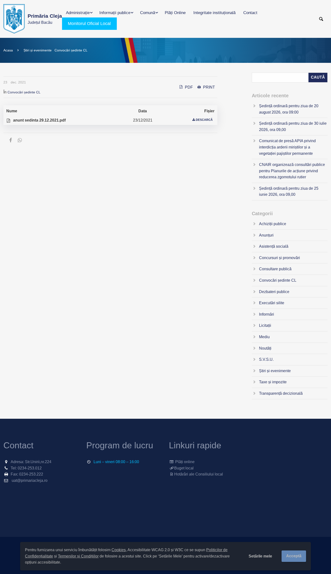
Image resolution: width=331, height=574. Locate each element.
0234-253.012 (30, 468)
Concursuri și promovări (279, 258)
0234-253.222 (31, 474)
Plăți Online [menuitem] (175, 12)
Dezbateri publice (274, 292)
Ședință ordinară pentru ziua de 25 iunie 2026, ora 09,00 (288, 191)
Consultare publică (275, 269)
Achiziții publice (272, 224)
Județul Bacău (45, 19)
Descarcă (204, 120)
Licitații (265, 325)
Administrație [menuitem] (78, 12)
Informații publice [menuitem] (114, 12)
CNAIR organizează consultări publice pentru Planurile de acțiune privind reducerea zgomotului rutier (292, 171)
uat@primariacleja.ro (29, 480)
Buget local (184, 468)
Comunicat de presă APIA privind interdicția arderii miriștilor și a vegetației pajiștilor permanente (287, 147)
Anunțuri (266, 235)
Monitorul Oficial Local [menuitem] (89, 23)
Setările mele (260, 556)
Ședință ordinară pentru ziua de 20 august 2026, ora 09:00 (288, 109)
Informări (266, 314)
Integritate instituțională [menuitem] (214, 12)
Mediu (264, 337)
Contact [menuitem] (250, 12)
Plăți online (184, 462)
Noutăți (265, 348)
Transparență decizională (281, 393)
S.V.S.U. (266, 359)
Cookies (118, 550)
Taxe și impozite (273, 382)
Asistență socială (273, 246)
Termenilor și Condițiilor (78, 556)
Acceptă (293, 556)
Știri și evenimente (38, 50)
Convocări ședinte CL (71, 50)
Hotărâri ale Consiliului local (198, 474)
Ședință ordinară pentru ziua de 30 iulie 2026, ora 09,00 (293, 126)
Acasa (8, 50)
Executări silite (271, 303)
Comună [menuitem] (147, 12)
